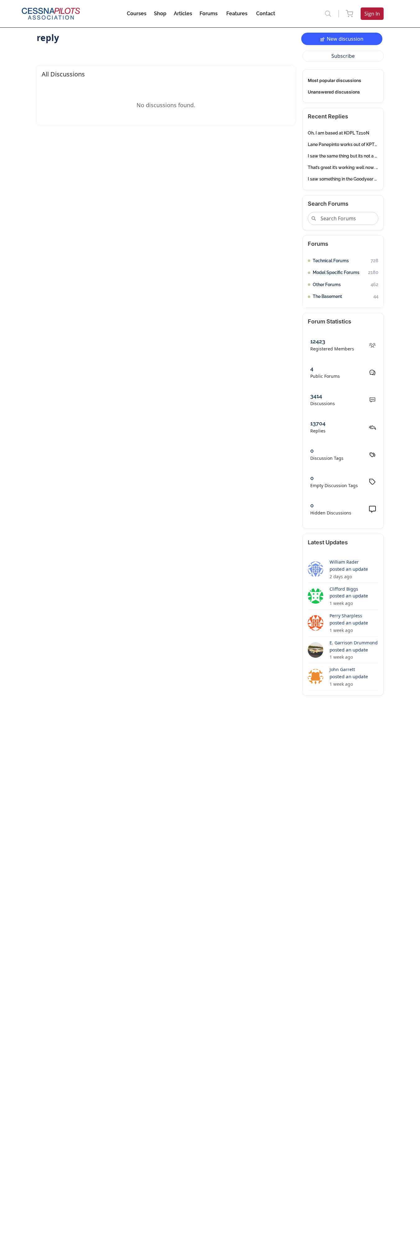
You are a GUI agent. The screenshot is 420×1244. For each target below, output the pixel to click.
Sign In (372, 13)
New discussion (345, 38)
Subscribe (343, 56)
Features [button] (236, 13)
